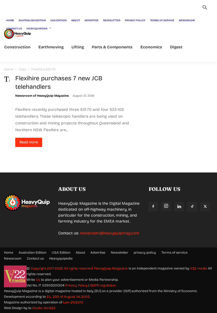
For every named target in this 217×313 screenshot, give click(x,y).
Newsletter (119, 252)
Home (8, 69)
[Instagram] (166, 206)
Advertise (97, 252)
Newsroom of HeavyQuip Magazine (42, 96)
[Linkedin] (179, 206)
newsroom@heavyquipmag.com (109, 233)
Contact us (35, 258)
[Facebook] (153, 206)
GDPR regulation (103, 285)
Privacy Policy (76, 285)
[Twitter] (205, 206)
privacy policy (145, 252)
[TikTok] (192, 206)
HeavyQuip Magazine (111, 268)
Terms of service (174, 252)
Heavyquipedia (61, 258)
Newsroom (12, 258)
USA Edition (61, 252)
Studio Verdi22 (43, 308)
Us (38, 280)
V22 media (198, 268)
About (80, 252)
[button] (205, 8)
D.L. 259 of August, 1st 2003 (68, 297)
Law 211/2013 (73, 302)
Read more (28, 142)
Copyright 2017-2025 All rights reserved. (62, 268)
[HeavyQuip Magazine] (17, 34)
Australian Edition (32, 252)
